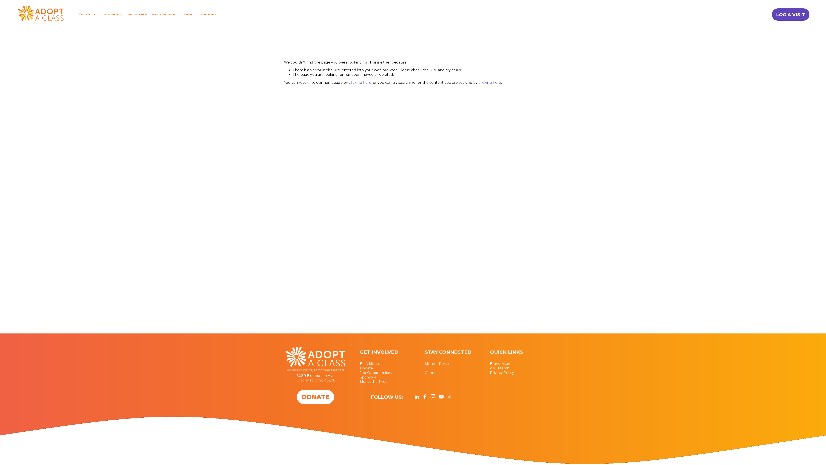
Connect (432, 373)
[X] (449, 396)
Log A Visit (790, 14)
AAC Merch (499, 368)
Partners (380, 382)
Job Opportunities (376, 373)
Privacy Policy (502, 373)
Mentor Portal (437, 364)
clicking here (360, 83)
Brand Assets (501, 364)
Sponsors (368, 377)
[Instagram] (433, 396)
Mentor (366, 382)
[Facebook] (424, 396)
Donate (366, 368)
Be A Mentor (371, 364)
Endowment (208, 14)
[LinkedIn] (416, 396)
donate (315, 397)
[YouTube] (441, 396)
